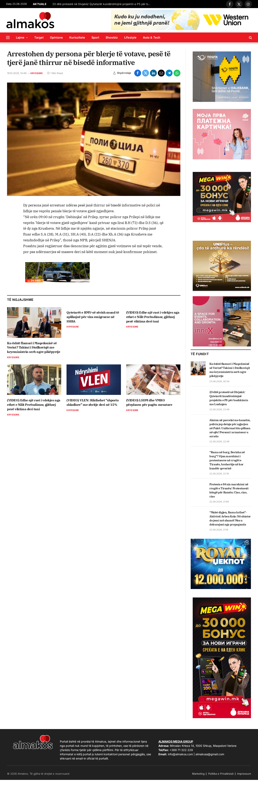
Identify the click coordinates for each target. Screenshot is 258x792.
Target (39, 37)
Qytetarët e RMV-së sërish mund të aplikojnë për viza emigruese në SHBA (93, 316)
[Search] (250, 37)
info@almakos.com (180, 754)
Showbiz (112, 37)
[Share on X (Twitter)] (145, 73)
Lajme (20, 37)
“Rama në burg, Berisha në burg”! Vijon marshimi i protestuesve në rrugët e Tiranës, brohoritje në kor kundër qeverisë (227, 460)
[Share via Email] (161, 73)
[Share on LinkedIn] (153, 73)
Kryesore (36, 73)
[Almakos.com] (30, 20)
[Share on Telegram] (169, 73)
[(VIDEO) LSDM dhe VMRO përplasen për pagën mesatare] (153, 379)
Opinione (56, 37)
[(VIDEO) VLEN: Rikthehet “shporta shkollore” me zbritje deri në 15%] (94, 379)
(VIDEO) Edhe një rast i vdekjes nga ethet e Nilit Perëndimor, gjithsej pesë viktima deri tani (152, 316)
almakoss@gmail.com (210, 754)
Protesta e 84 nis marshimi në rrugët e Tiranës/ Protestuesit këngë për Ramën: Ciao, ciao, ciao (229, 490)
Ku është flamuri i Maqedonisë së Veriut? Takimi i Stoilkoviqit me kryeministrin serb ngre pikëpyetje (33, 347)
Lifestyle (130, 37)
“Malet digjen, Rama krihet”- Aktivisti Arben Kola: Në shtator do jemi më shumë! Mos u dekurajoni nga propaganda (230, 518)
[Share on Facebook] (137, 73)
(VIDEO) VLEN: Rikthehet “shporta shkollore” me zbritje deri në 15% (93, 402)
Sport (95, 37)
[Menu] (8, 37)
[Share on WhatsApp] (177, 73)
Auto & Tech (151, 37)
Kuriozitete (77, 37)
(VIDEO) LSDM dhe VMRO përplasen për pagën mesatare (149, 402)
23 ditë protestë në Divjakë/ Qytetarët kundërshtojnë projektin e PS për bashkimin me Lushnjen (102, 4)
